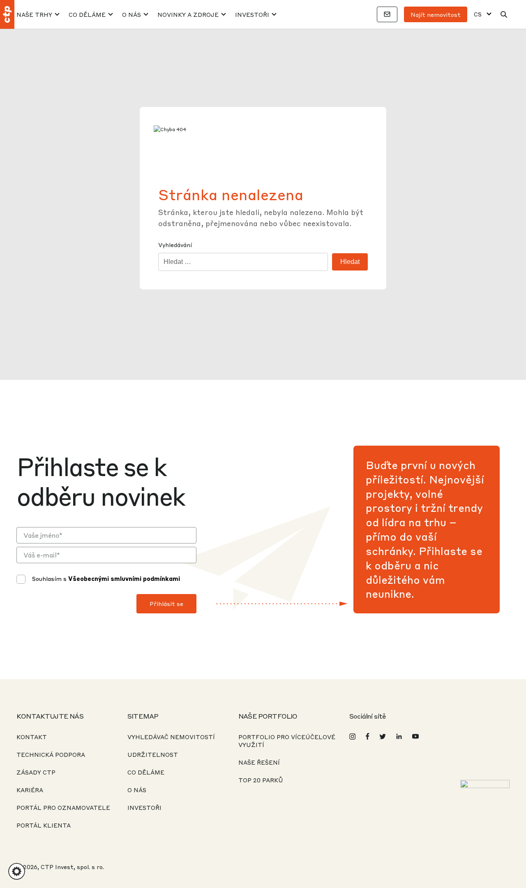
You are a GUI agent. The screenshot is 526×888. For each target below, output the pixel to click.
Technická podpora (50, 754)
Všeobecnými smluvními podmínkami (124, 578)
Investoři (252, 14)
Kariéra (29, 789)
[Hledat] (504, 14)
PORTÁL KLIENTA (43, 825)
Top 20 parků (260, 780)
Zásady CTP (35, 772)
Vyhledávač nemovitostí (171, 736)
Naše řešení (259, 762)
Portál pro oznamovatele (63, 807)
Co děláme (87, 14)
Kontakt (31, 736)
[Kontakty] (387, 14)
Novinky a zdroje (188, 14)
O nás (131, 14)
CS (478, 14)
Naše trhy (34, 14)
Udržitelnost (152, 754)
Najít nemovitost (436, 14)
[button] (16, 871)
